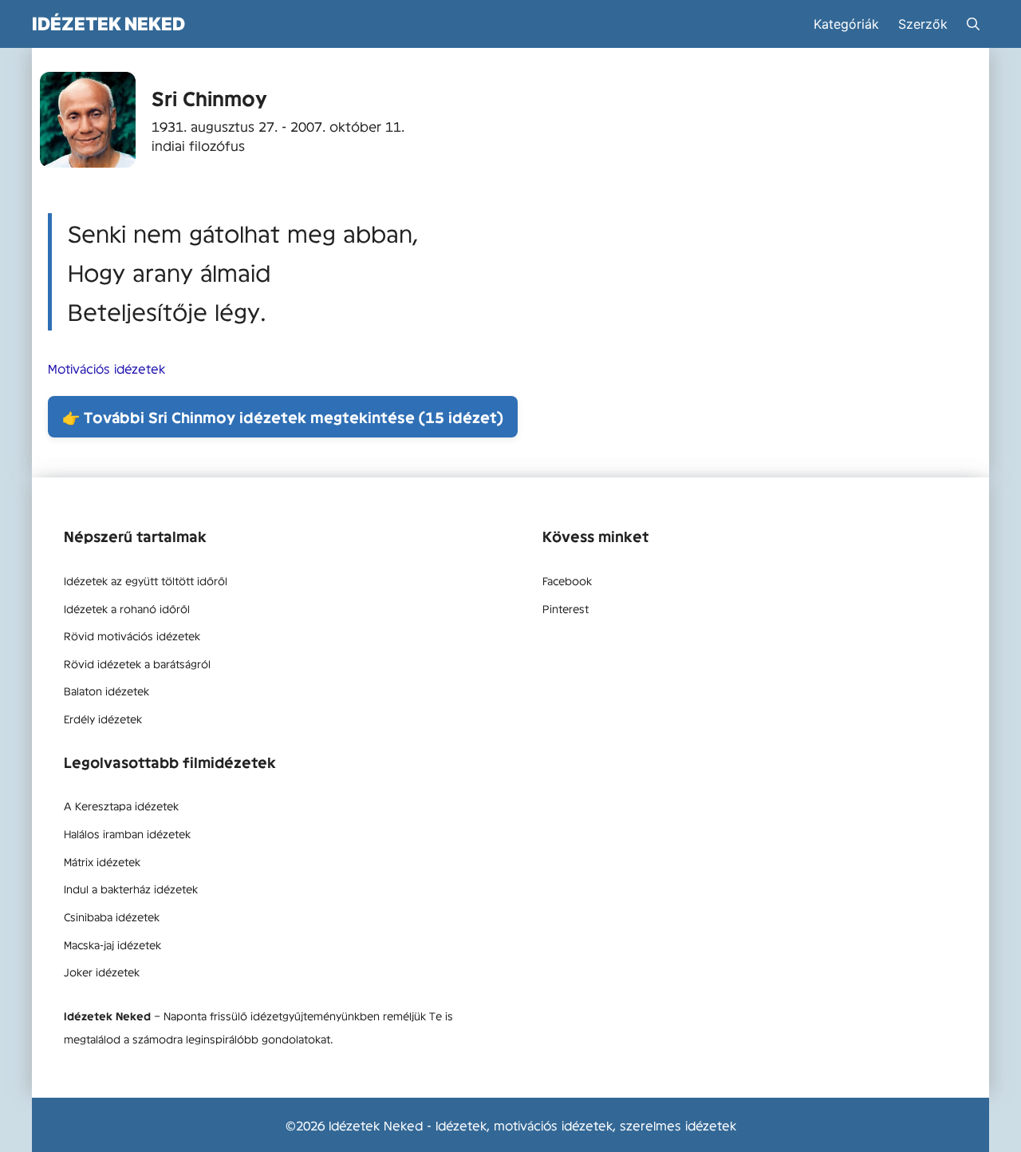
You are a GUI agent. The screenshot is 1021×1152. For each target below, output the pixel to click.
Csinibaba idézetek (112, 916)
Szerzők (923, 24)
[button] (973, 24)
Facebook (567, 580)
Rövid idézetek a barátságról (137, 663)
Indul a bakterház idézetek (131, 888)
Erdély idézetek (103, 718)
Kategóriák (846, 24)
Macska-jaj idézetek (112, 944)
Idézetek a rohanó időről (127, 608)
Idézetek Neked (108, 23)
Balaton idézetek (106, 690)
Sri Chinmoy (209, 97)
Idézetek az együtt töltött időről (145, 580)
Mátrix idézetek (102, 861)
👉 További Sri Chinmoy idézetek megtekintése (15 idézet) (282, 417)
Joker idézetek (102, 971)
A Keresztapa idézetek (121, 805)
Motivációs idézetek (106, 368)
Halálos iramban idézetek (127, 833)
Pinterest (565, 608)
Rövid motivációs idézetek (132, 635)
